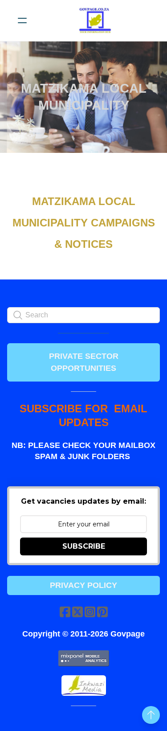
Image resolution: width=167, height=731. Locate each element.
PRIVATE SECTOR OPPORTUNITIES (83, 362)
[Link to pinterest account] (102, 612)
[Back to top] (151, 715)
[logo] (95, 20)
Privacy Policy (83, 585)
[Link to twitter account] (77, 612)
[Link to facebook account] (65, 612)
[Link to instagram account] (90, 612)
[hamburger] (22, 20)
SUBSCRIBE (83, 546)
